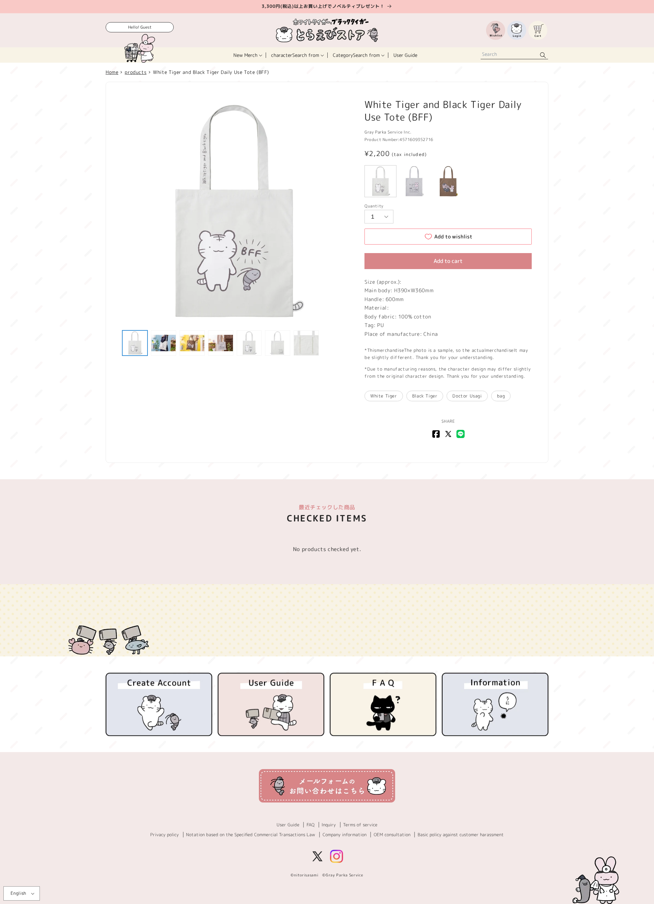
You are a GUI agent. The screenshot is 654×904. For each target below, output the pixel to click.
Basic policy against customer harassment (461, 834)
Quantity (374, 206)
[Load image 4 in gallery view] (220, 343)
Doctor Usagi (467, 396)
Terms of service (360, 825)
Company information (345, 834)
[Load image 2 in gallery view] (163, 343)
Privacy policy (164, 834)
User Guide (288, 825)
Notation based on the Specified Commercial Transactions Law (250, 834)
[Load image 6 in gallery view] (277, 343)
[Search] (543, 55)
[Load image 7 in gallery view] (306, 343)
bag (501, 396)
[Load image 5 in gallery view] (249, 343)
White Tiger (383, 396)
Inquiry (329, 825)
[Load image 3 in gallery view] (192, 343)
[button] (247, 55)
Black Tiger (425, 396)
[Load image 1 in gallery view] (134, 343)
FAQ (310, 825)
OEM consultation (392, 834)
